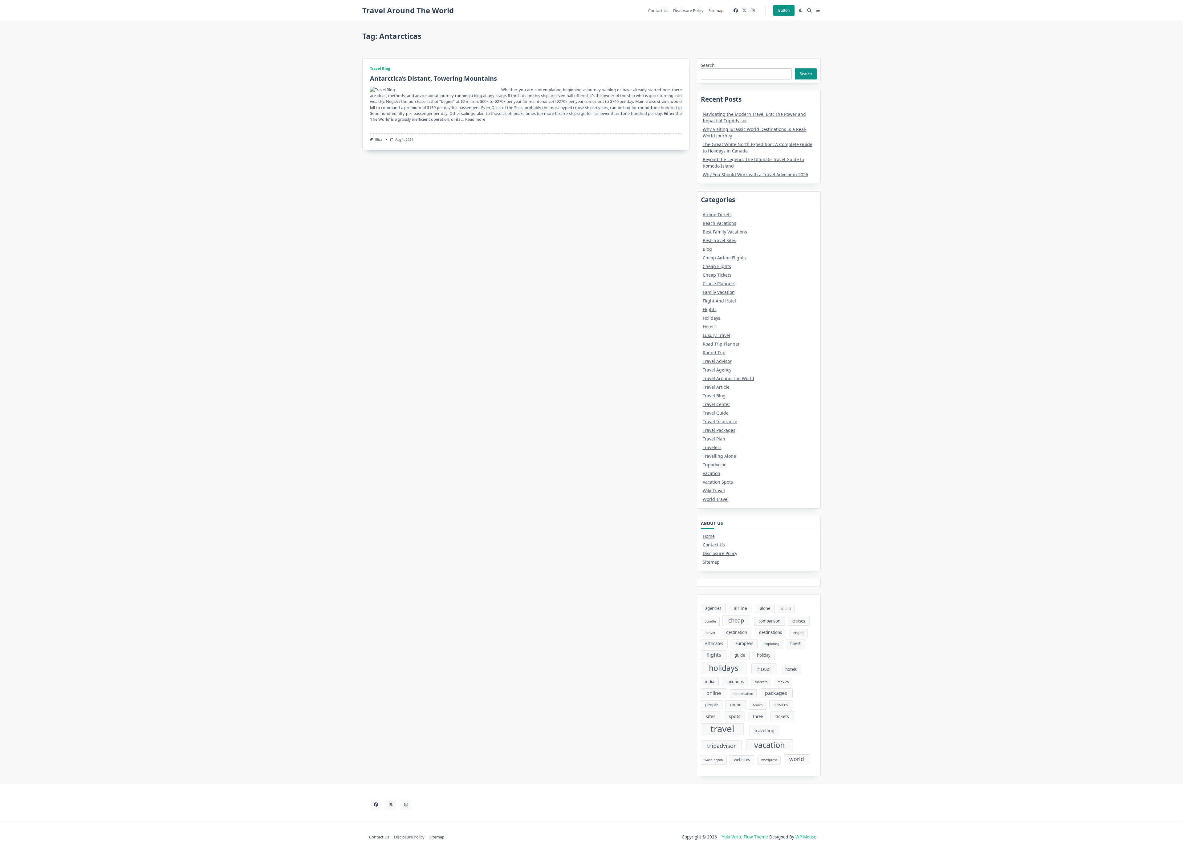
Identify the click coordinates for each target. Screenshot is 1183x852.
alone (765, 608)
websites (742, 759)
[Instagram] (752, 10)
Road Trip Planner (721, 344)
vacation (769, 745)
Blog (707, 249)
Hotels (709, 327)
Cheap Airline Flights (724, 258)
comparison (769, 621)
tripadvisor (721, 745)
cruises (798, 621)
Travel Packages (719, 430)
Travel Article (716, 387)
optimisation (743, 694)
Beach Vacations (719, 223)
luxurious (735, 681)
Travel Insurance (720, 421)
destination (736, 632)
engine (798, 633)
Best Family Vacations (725, 232)
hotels (791, 669)
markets (761, 682)
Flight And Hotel (719, 301)
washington (714, 760)
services (781, 705)
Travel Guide (716, 413)
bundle (710, 621)
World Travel (716, 499)
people (711, 705)
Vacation (711, 473)
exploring (771, 644)
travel (722, 729)
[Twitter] (744, 10)
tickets (782, 716)
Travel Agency (717, 370)
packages (776, 693)
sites (710, 716)
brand (786, 609)
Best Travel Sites (719, 240)
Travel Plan (714, 439)
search (758, 705)
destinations (770, 632)
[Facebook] (736, 10)
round (736, 705)
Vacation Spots (718, 482)
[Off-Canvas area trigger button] (818, 10)
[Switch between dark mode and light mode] (801, 10)
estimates (714, 643)
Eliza (378, 139)
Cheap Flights (717, 266)
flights (713, 654)
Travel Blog (380, 68)
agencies (713, 608)
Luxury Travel (716, 335)
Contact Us (658, 10)
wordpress (769, 760)
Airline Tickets (717, 214)
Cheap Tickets (717, 275)
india (709, 681)
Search (707, 65)
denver (710, 633)
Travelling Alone (719, 456)
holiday (763, 655)
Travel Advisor (717, 361)
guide (739, 655)
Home (709, 536)
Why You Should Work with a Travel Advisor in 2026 (755, 174)
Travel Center (716, 404)
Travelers (712, 447)
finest (795, 643)
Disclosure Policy (688, 10)
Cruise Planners (719, 283)
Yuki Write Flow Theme (745, 837)
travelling (764, 730)
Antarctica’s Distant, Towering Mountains (433, 78)
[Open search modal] (809, 10)
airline (740, 608)
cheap (736, 620)
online (713, 693)
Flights (710, 309)
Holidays (711, 318)
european (744, 643)
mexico (783, 682)
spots (734, 716)
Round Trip (714, 352)
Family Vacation (719, 292)
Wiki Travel (714, 490)
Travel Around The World (408, 10)
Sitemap (716, 10)
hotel (764, 668)
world (796, 759)
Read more (475, 119)
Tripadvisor (714, 465)
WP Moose (805, 837)
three (758, 716)
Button (784, 10)
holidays (723, 668)
